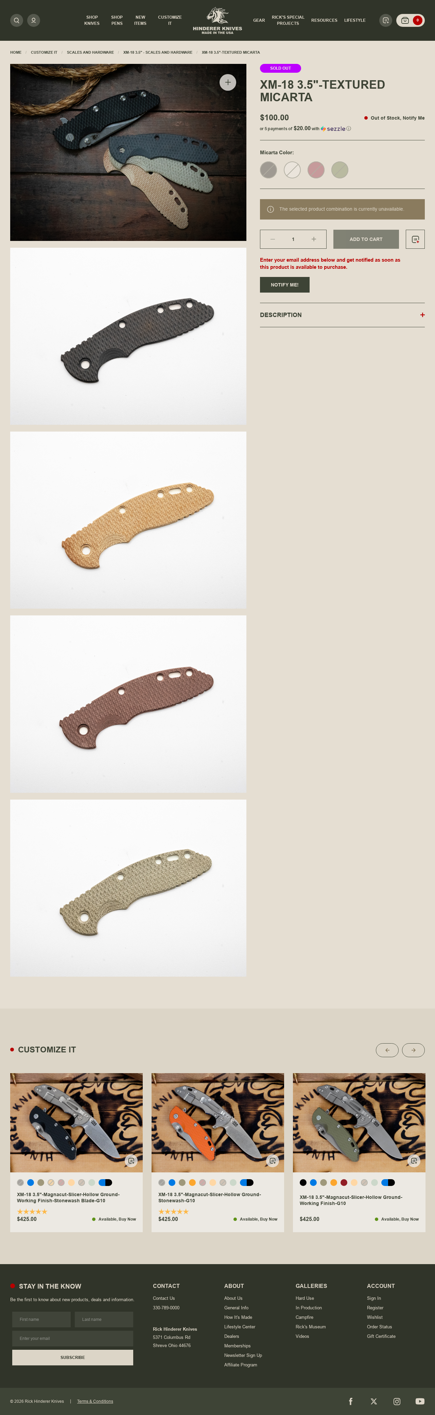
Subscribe (72, 1357)
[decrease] (267, 239)
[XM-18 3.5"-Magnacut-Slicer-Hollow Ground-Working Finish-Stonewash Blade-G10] (76, 1123)
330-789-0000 (166, 1307)
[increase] (319, 239)
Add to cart (366, 239)
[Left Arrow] (387, 1050)
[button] (342, 127)
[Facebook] (350, 1401)
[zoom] (228, 82)
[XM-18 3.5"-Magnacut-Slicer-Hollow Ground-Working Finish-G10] (359, 1123)
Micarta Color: (277, 152)
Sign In (374, 1298)
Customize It (44, 52)
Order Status (379, 1326)
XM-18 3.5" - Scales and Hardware (157, 52)
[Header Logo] (217, 20)
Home (15, 52)
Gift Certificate (381, 1336)
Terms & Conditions (95, 1401)
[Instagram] (397, 1401)
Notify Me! (285, 284)
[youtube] (420, 1401)
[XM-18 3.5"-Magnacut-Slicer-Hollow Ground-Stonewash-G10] (218, 1123)
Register (375, 1307)
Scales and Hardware (90, 52)
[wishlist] (415, 239)
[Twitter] (374, 1401)
